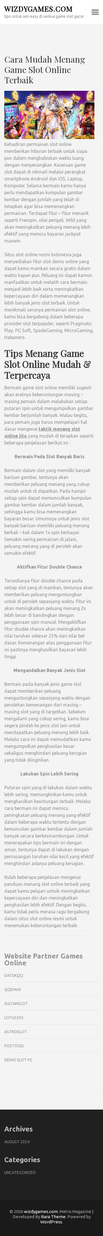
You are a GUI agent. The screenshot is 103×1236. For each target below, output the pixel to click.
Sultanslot (16, 1003)
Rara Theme (53, 1216)
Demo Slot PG (18, 1060)
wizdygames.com (38, 8)
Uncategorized (20, 1172)
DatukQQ (13, 975)
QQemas (12, 989)
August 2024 (16, 1141)
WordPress (51, 1221)
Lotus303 (13, 1017)
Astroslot (15, 1031)
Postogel (14, 1046)
